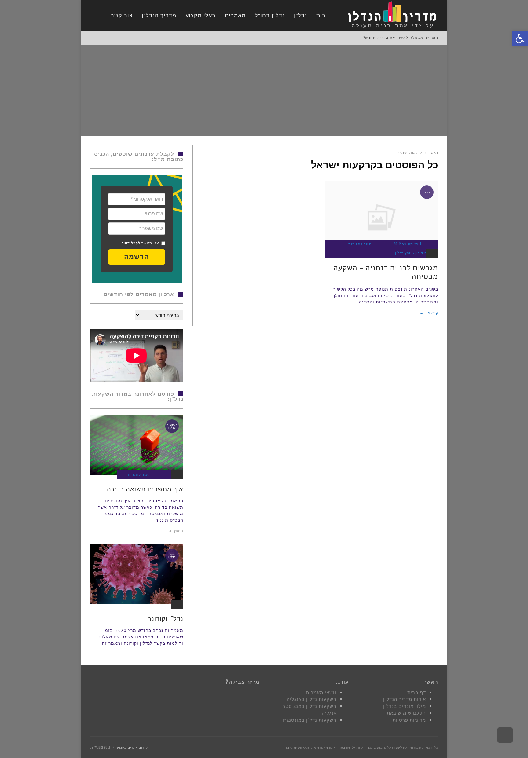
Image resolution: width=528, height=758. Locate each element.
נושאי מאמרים (321, 692)
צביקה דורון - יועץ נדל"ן (415, 253)
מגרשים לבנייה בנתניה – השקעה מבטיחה (385, 271)
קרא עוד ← (429, 312)
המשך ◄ (175, 530)
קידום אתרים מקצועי (132, 747)
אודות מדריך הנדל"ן (404, 699)
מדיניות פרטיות (409, 720)
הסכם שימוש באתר (405, 713)
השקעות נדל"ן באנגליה (312, 699)
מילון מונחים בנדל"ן (404, 706)
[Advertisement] (264, 90)
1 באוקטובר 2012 (407, 243)
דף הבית (416, 692)
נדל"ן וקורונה (165, 618)
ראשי (434, 152)
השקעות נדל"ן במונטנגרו (310, 720)
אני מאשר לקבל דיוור (140, 243)
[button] (136, 257)
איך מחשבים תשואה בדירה (145, 488)
